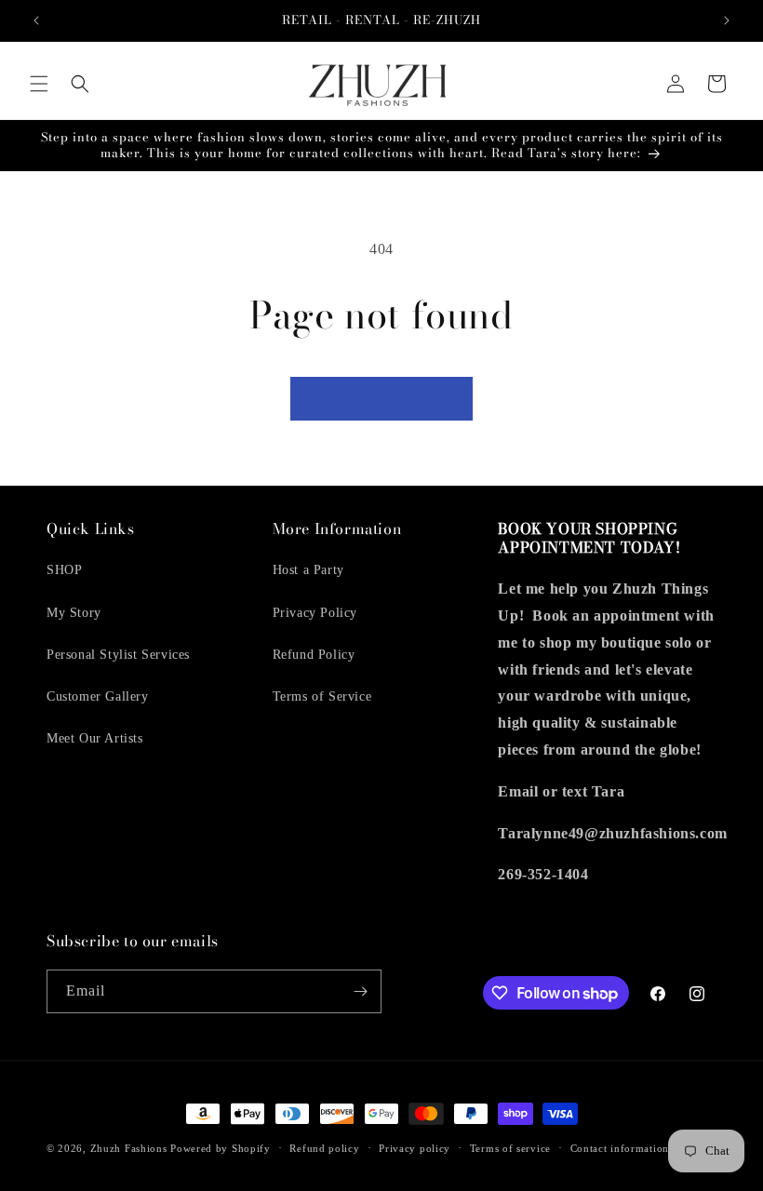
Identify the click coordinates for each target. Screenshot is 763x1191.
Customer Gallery (98, 696)
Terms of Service (322, 696)
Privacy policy (414, 1148)
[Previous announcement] (36, 20)
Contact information (619, 1148)
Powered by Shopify (220, 1148)
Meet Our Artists (95, 738)
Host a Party (308, 570)
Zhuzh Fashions (128, 1148)
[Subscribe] (360, 991)
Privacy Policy (315, 613)
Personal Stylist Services (118, 655)
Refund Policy (314, 655)
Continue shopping (381, 398)
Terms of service (510, 1148)
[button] (39, 83)
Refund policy (324, 1148)
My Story (74, 613)
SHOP (64, 570)
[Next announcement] (726, 20)
